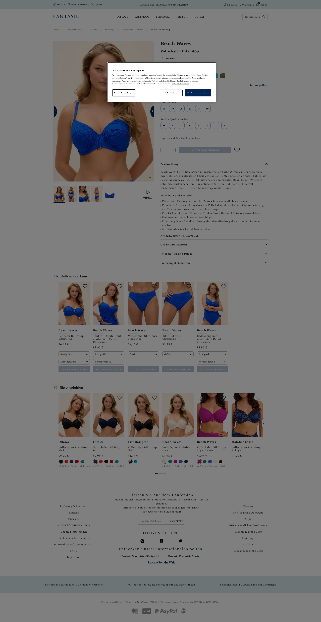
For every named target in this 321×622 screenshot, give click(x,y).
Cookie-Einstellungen (123, 93)
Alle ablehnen (171, 93)
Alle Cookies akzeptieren (198, 93)
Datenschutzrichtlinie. (180, 84)
